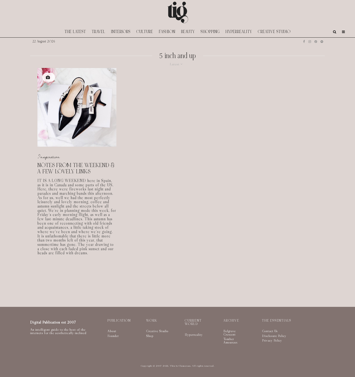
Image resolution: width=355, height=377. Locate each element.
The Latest (75, 31)
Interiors (121, 31)
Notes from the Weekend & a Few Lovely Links (76, 168)
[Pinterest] (316, 42)
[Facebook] (304, 42)
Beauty (188, 31)
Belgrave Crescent (229, 332)
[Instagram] (310, 42)
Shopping (210, 31)
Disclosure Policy (274, 336)
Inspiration (48, 156)
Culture (144, 31)
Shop (150, 336)
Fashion (167, 31)
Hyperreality (239, 31)
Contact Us (270, 331)
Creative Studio (274, 31)
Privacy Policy (272, 340)
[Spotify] (322, 42)
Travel (98, 31)
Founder (113, 336)
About (111, 331)
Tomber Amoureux (230, 340)
